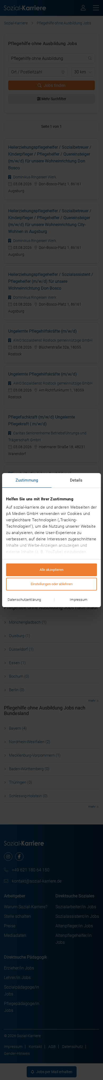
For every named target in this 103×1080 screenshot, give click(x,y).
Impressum (78, 600)
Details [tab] (76, 480)
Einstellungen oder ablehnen (52, 584)
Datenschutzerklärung (24, 600)
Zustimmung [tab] (27, 480)
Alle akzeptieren (51, 570)
